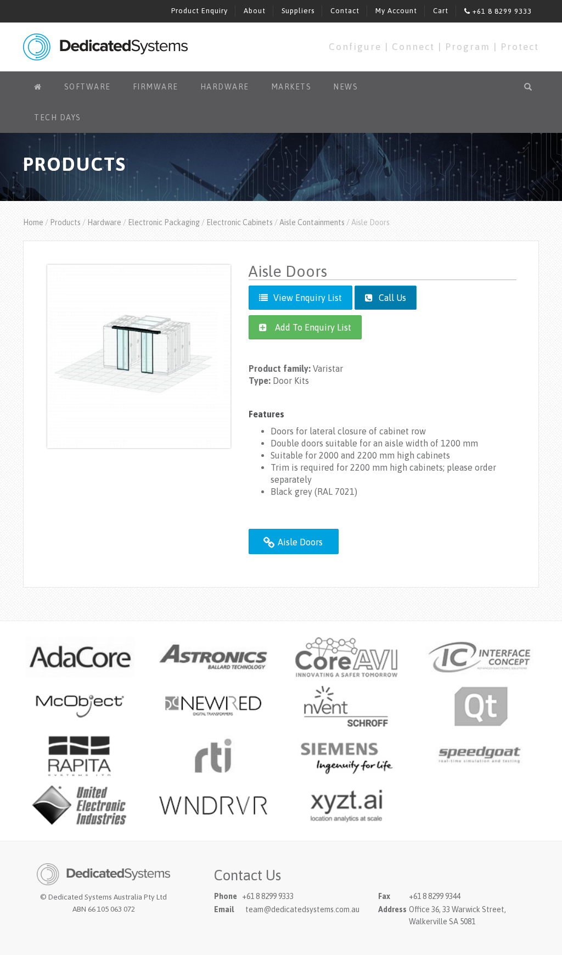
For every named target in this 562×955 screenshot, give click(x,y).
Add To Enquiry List (313, 327)
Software (87, 86)
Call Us (391, 298)
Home (33, 222)
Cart (440, 11)
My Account (396, 11)
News (345, 86)
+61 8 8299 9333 (501, 11)
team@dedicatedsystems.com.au (302, 909)
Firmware (155, 86)
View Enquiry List (307, 298)
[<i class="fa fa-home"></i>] (38, 86)
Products (65, 222)
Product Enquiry (199, 11)
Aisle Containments (312, 222)
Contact (344, 11)
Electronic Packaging (164, 222)
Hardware (224, 86)
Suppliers (298, 11)
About (255, 11)
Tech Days (57, 117)
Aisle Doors (299, 542)
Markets (291, 86)
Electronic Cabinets (239, 222)
